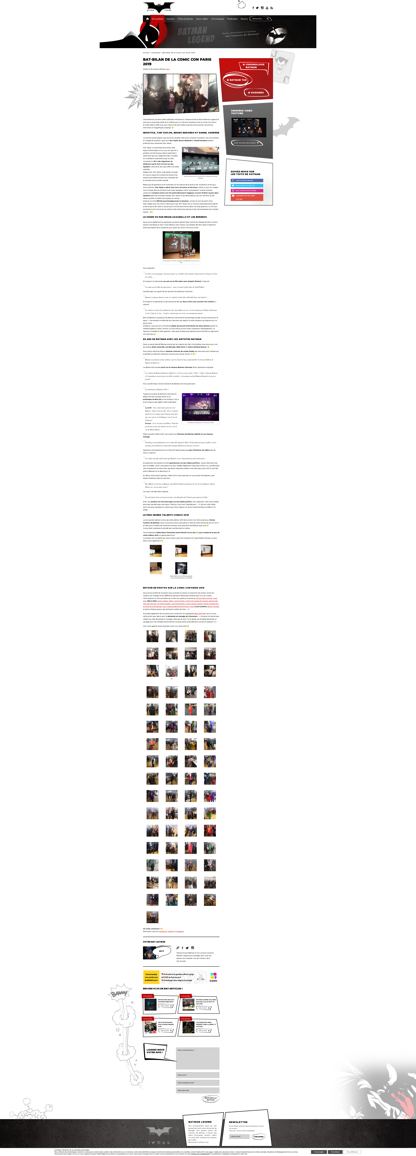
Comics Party (179, 601)
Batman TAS (238, 80)
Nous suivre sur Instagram (246, 190)
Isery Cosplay (168, 607)
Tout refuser (335, 1152)
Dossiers (257, 92)
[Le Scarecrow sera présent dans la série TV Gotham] (188, 1027)
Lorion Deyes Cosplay (194, 604)
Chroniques (217, 19)
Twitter (170, 931)
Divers (244, 19)
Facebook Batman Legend (253, 7)
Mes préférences (352, 1152)
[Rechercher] (268, 18)
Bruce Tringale (213, 607)
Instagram (180, 931)
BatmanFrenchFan (181, 607)
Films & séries (185, 19)
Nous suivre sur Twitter (245, 185)
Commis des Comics (204, 598)
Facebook (163, 931)
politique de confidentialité (200, 1154)
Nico (168, 69)
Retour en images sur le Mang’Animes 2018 (166, 1024)
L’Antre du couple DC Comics (196, 601)
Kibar (171, 601)
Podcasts (232, 19)
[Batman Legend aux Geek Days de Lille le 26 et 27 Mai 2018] (188, 1005)
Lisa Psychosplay (178, 604)
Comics (171, 19)
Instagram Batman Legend (262, 7)
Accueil (147, 18)
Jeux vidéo (202, 19)
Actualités (157, 19)
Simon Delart (162, 601)
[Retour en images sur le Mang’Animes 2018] (151, 1027)
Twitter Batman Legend (257, 7)
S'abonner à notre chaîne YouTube (245, 197)
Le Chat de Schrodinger (152, 607)
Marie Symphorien (211, 604)
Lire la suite (165, 1006)
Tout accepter (319, 1152)
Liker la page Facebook (244, 180)
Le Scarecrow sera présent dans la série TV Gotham (206, 1024)
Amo (192, 607)
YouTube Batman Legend (267, 7)
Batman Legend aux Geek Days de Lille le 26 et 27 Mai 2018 (206, 1002)
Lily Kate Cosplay (164, 604)
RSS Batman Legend (271, 7)
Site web (177, 947)
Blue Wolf (198, 614)
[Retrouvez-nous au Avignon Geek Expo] (151, 1005)
